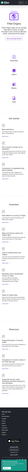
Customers (4, 428)
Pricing (3, 421)
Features (4, 418)
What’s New (5, 430)
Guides (3, 423)
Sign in (21, 2)
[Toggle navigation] (26, 3)
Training (4, 425)
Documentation (5, 416)
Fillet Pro (4, 434)
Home (3, 414)
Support (4, 432)
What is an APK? (14, 454)
